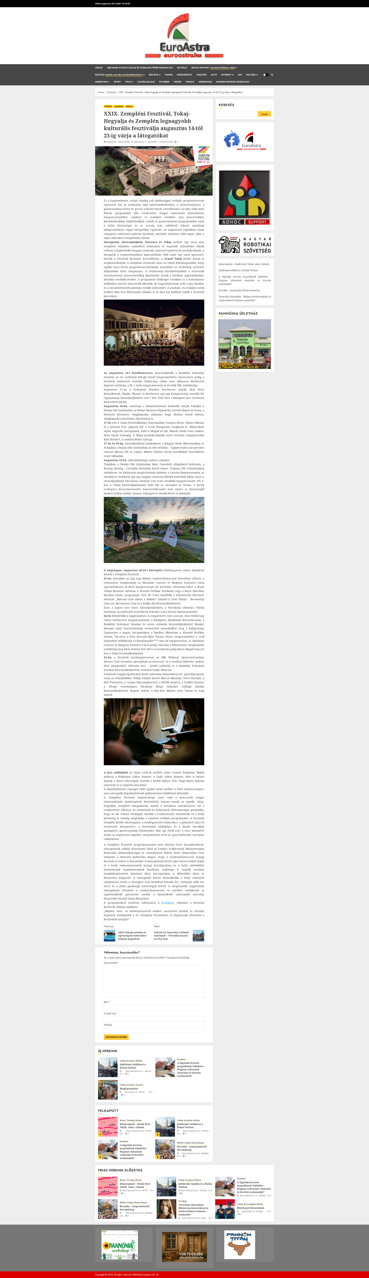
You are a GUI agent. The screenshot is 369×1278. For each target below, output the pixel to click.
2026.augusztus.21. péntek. (139, 1071)
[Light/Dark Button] (266, 74)
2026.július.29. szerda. (252, 1211)
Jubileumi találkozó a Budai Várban (133, 1066)
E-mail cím (110, 1013)
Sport (117, 81)
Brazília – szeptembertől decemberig (192, 1148)
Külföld (119, 74)
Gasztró (201, 74)
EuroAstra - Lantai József (118, 142)
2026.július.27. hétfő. (135, 1092)
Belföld (153, 74)
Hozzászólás (111, 962)
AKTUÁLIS (182, 67)
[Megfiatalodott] (108, 1090)
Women (138, 1120)
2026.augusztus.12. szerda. (253, 1196)
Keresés (226, 104)
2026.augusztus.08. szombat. (195, 1154)
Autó (214, 74)
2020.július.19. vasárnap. (145, 142)
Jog (240, 74)
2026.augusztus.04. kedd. (194, 1218)
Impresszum (205, 81)
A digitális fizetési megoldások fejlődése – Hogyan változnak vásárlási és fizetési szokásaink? (191, 1069)
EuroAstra (119, 106)
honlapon (168, 902)
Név (107, 1002)
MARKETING (101, 81)
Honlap (108, 1024)
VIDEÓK (177, 81)
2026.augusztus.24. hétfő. (139, 1131)
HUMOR (169, 74)
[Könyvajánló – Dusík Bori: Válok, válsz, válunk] (108, 1127)
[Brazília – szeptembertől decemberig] (165, 1149)
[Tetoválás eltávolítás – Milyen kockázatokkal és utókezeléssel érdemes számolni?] (166, 1209)
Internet (226, 74)
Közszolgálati (250, 1204)
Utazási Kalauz (146, 81)
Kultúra (251, 74)
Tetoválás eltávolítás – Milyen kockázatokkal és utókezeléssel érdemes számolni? (193, 1209)
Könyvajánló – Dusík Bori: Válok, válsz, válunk (135, 1126)
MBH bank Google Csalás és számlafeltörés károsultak (140, 67)
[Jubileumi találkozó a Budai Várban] (108, 1067)
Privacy (190, 81)
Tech (128, 81)
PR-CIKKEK (164, 81)
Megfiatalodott (129, 1088)
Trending (130, 1120)
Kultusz (129, 106)
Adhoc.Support (213, 67)
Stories (123, 1120)
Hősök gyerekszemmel (250, 1207)
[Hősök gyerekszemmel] (225, 1209)
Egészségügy (184, 74)
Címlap (99, 67)
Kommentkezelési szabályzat (233, 81)
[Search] (272, 75)
